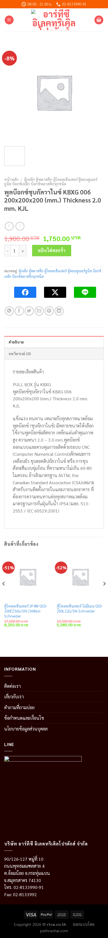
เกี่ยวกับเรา (14, 696)
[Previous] (4, 595)
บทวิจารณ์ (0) (20, 353)
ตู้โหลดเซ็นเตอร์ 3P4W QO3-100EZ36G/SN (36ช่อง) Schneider (26, 611)
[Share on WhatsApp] (9, 311)
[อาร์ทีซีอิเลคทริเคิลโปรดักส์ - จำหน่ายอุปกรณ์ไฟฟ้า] (54, 19)
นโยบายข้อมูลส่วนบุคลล (26, 729)
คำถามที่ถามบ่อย (19, 707)
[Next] (104, 595)
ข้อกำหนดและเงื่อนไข (24, 718)
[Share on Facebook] (19, 311)
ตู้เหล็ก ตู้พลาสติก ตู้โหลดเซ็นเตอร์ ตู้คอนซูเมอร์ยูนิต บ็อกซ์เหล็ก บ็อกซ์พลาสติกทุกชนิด (50, 181)
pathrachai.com (54, 930)
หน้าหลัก (11, 179)
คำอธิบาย (16, 342)
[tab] (54, 342)
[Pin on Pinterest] (49, 311)
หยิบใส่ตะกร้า (52, 250)
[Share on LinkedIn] (59, 311)
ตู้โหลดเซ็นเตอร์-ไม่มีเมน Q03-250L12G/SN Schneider (80, 608)
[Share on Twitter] (29, 311)
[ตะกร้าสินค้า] (98, 20)
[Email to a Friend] (39, 311)
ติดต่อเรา (12, 686)
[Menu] (9, 20)
